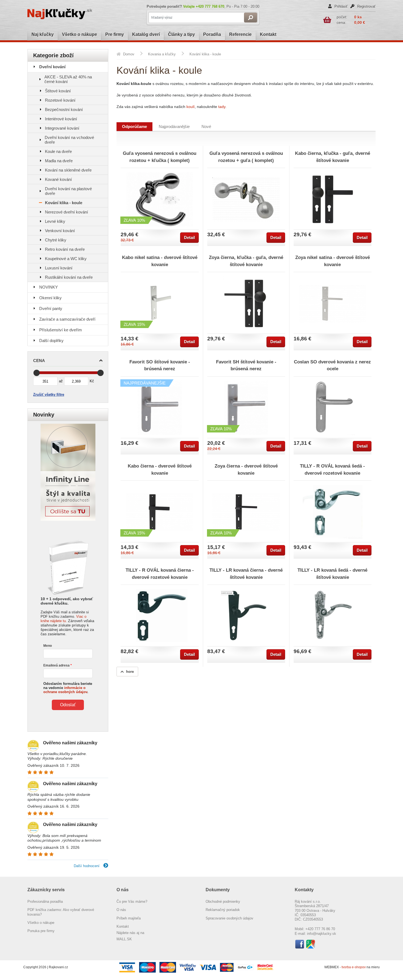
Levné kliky (55, 221)
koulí (190, 106)
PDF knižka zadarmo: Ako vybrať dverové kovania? (60, 912)
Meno (47, 646)
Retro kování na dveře (65, 249)
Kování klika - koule (63, 202)
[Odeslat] (250, 17)
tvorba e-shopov (354, 967)
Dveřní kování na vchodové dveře (69, 139)
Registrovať (366, 6)
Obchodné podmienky (223, 901)
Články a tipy (181, 34)
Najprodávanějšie (174, 126)
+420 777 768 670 (210, 6)
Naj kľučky (43, 34)
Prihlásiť (340, 6)
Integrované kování (62, 128)
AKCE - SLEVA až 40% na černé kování (68, 79)
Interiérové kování (61, 118)
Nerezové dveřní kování (66, 212)
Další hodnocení (87, 866)
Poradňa (212, 34)
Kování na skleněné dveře (68, 170)
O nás (121, 910)
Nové (206, 126)
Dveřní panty (50, 308)
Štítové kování (58, 91)
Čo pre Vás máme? (132, 901)
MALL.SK (124, 939)
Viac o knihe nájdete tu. (63, 618)
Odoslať (68, 704)
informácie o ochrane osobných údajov (65, 690)
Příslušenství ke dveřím (60, 329)
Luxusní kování (58, 268)
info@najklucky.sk (321, 934)
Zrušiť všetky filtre (48, 394)
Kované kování (58, 179)
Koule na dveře (58, 151)
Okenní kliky (50, 297)
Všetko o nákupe (79, 34)
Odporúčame (134, 126)
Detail (189, 237)
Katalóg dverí (146, 34)
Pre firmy (114, 34)
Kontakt (268, 34)
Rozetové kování (60, 100)
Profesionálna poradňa (45, 901)
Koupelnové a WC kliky (66, 258)
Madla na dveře (59, 160)
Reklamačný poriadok (223, 910)
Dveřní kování (52, 66)
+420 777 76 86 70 (320, 929)
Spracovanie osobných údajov (229, 918)
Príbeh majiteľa (129, 918)
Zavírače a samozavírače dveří (67, 319)
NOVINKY (48, 287)
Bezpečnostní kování (64, 109)
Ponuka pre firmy (41, 931)
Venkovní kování (60, 230)
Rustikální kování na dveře (69, 277)
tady (221, 106)
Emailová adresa (56, 665)
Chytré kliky (55, 240)
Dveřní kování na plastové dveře (68, 191)
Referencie (240, 34)
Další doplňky (51, 340)
